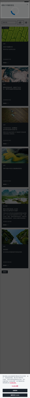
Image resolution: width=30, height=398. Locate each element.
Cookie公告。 (13, 382)
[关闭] (27, 376)
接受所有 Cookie (15, 395)
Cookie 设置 (15, 386)
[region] (15, 386)
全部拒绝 (15, 390)
